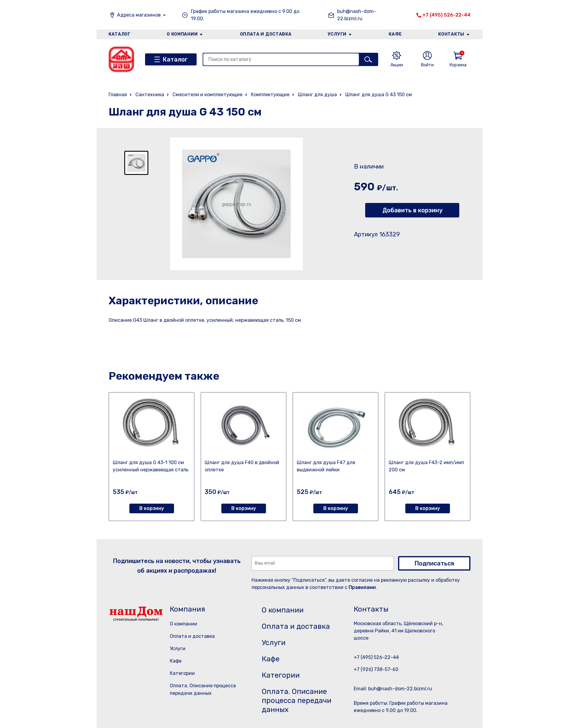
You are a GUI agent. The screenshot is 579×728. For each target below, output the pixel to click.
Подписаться (434, 563)
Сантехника (149, 94)
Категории (182, 673)
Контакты (451, 34)
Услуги (337, 34)
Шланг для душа (317, 94)
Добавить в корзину (412, 210)
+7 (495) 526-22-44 (446, 15)
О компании (182, 34)
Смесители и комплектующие (207, 94)
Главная (118, 94)
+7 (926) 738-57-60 (376, 669)
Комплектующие (270, 94)
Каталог (120, 34)
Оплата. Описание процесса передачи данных (296, 700)
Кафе (395, 34)
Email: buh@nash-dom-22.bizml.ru (393, 689)
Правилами (362, 587)
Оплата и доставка (266, 34)
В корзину (151, 508)
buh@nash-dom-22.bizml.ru (356, 14)
